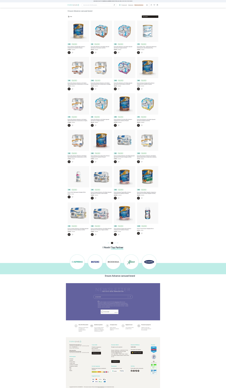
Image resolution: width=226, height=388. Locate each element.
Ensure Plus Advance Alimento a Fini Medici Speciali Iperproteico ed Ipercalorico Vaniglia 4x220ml (100, 83)
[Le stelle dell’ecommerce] (154, 349)
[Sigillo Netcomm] (154, 357)
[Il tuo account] (151, 5)
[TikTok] (136, 371)
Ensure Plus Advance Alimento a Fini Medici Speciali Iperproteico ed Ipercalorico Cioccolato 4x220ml (78, 83)
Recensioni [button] (114, 366)
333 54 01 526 (122, 351)
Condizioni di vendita (73, 364)
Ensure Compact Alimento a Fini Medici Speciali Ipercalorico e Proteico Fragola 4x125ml (101, 229)
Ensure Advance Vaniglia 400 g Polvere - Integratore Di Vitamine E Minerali (146, 83)
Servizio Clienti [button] (115, 344)
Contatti (71, 360)
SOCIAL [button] (133, 366)
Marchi (70, 370)
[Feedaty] (121, 371)
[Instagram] (134, 371)
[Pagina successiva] (116, 243)
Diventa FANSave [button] (135, 344)
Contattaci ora (116, 361)
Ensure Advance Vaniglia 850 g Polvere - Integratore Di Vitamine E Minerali (76, 47)
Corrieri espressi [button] (96, 366)
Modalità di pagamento (96, 347)
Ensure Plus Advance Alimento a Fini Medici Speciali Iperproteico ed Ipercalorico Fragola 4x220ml (77, 120)
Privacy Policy (72, 361)
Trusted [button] (153, 344)
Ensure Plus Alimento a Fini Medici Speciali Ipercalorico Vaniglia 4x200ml (100, 120)
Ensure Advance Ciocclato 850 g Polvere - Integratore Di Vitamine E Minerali (123, 120)
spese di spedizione (101, 386)
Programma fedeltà (73, 366)
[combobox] (98, 5)
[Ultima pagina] (118, 243)
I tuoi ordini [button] (94, 344)
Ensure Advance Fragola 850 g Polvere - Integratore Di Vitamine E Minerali (122, 193)
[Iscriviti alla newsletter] (130, 297)
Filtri (71, 16)
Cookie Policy (72, 363)
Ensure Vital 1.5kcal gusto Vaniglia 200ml (77, 192)
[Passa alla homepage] (73, 5)
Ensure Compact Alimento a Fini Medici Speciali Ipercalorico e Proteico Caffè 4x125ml (101, 193)
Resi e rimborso (95, 348)
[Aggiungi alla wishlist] (72, 52)
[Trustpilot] (114, 371)
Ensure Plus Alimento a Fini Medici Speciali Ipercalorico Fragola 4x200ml (123, 47)
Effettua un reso (96, 353)
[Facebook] (132, 371)
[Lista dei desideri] (154, 5)
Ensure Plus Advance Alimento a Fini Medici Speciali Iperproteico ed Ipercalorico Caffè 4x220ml (77, 156)
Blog (70, 367)
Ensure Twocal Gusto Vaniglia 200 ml (145, 228)
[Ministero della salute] (154, 362)
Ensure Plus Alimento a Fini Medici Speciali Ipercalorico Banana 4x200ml (146, 120)
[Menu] (147, 5)
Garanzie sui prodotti (96, 350)
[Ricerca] (115, 5)
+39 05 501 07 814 (124, 350)
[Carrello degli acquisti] (157, 5)
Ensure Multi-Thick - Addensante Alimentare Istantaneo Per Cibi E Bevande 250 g (146, 47)
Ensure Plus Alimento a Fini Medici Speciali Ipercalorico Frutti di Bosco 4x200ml (123, 83)
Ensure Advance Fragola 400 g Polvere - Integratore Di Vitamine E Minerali (123, 229)
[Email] (138, 371)
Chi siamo (71, 358)
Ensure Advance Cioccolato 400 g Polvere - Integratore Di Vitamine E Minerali (100, 156)
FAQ (70, 369)
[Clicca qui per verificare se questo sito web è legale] (154, 366)
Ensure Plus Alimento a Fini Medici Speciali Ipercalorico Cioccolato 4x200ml (100, 47)
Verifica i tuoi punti (137, 352)
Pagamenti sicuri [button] (96, 376)
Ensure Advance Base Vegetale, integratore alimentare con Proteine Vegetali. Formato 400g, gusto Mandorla (146, 193)
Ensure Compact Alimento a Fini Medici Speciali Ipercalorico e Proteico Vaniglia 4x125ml (124, 156)
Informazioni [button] (72, 356)
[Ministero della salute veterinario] (154, 371)
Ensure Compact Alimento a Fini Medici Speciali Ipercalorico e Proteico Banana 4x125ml (78, 229)
